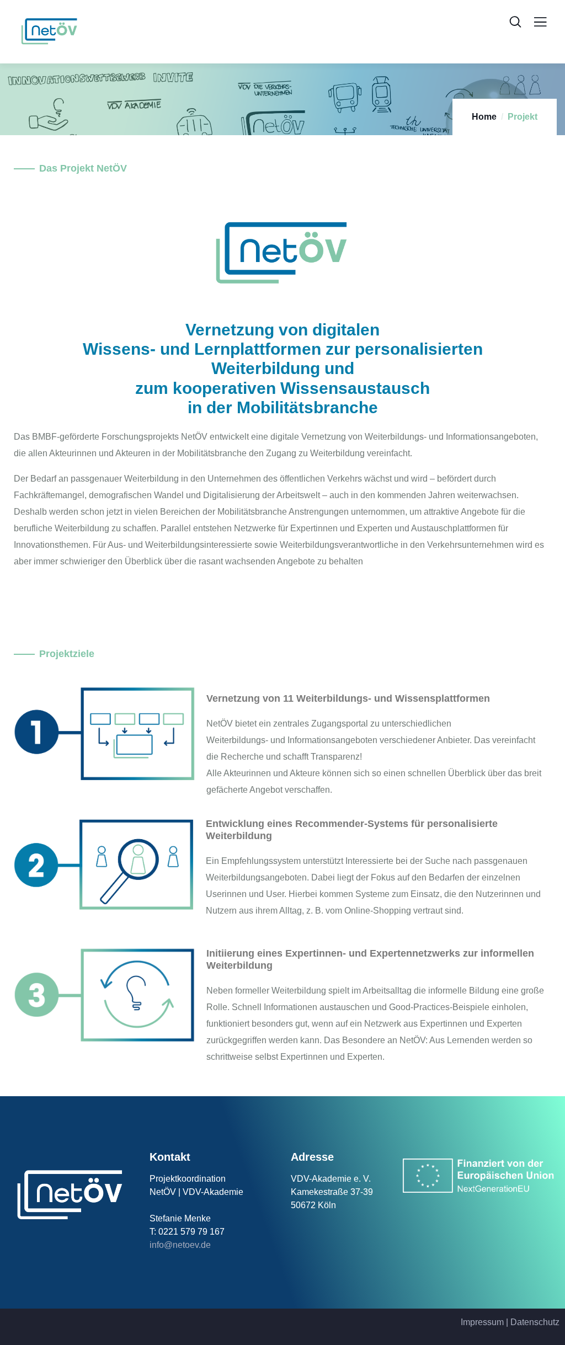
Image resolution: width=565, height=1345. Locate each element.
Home (484, 116)
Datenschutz (534, 1322)
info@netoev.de (180, 1245)
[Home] (70, 1195)
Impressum (482, 1322)
